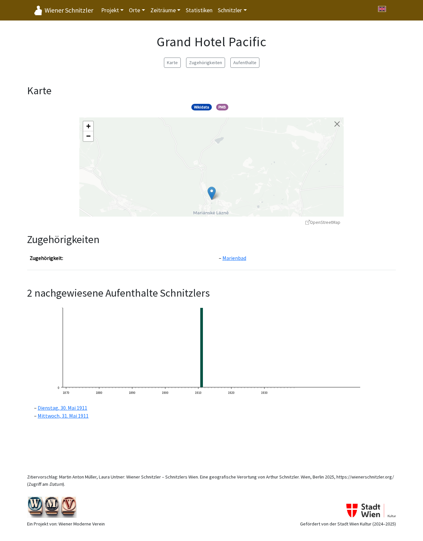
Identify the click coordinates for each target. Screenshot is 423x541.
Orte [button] (134, 10)
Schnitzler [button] (230, 10)
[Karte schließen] (337, 124)
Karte (172, 62)
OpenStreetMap (325, 222)
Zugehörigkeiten (205, 62)
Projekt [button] (110, 10)
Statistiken (199, 10)
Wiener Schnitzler (69, 10)
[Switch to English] (382, 9)
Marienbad (234, 258)
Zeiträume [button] (163, 10)
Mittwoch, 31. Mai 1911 (63, 415)
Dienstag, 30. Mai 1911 (62, 407)
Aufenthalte (244, 62)
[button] (212, 193)
